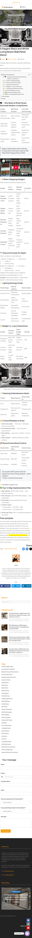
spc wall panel (5, 731)
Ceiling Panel (5, 682)
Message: (4, 816)
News (16, 905)
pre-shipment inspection (8, 669)
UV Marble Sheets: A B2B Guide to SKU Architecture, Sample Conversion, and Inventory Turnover (19, 615)
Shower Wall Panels (6, 720)
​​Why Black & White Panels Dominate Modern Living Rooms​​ (16, 78)
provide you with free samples (18, 535)
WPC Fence (4, 685)
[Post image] (4, 616)
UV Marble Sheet (5, 728)
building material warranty (8, 677)
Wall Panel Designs (6, 712)
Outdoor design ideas (7, 666)
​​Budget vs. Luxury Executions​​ (14, 86)
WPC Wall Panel (5, 701)
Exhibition (4, 723)
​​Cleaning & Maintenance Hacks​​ (14, 88)
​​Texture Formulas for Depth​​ (13, 82)
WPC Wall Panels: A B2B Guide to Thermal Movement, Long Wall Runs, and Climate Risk (19, 626)
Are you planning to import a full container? (13, 808)
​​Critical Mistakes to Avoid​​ (13, 90)
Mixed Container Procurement (9, 752)
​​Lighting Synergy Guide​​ (12, 84)
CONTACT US (16, 2)
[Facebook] (28, 920)
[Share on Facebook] (23, 549)
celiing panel (4, 693)
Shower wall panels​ (6, 709)
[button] (23, 7)
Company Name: (6, 781)
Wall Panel (4, 706)
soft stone (4, 736)
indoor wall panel (6, 717)
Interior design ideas (10, 549)
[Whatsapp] (16, 582)
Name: (3, 764)
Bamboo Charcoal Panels (8, 747)
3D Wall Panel (5, 704)
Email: (3, 790)
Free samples (5, 96)
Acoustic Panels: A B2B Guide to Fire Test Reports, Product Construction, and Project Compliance (19, 650)
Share (3, 98)
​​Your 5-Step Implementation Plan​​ (15, 94)
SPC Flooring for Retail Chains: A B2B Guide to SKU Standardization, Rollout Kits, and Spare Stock (19, 638)
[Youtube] (28, 928)
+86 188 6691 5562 (9, 875)
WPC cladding (5, 715)
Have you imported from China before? (12, 799)
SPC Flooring (4, 733)
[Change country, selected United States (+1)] (2, 776)
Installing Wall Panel (6, 698)
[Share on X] (30, 549)
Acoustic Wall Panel (6, 674)
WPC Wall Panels (6, 744)
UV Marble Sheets (6, 741)
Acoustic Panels (5, 680)
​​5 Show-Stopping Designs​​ (13, 80)
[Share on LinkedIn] (27, 549)
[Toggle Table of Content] (28, 74)
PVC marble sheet (6, 725)
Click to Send (6, 831)
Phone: (3, 773)
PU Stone (4, 739)
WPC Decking (5, 690)
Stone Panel (4, 688)
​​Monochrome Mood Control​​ (13, 92)
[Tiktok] (28, 924)
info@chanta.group (9, 871)
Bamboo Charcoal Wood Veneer (10, 672)
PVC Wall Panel (5, 696)
